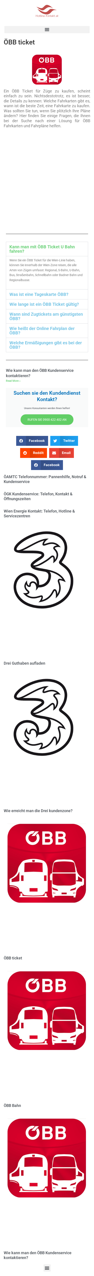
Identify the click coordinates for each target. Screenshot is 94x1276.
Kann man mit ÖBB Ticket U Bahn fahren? (42, 249)
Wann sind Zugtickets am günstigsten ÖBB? (46, 316)
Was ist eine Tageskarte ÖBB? (38, 294)
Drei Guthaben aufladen (24, 663)
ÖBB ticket (13, 958)
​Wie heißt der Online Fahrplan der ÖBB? (42, 331)
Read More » (13, 380)
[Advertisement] (47, 181)
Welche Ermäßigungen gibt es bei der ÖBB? (45, 345)
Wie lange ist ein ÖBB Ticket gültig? (44, 304)
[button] (47, 29)
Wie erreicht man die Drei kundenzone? (38, 810)
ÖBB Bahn (12, 1105)
